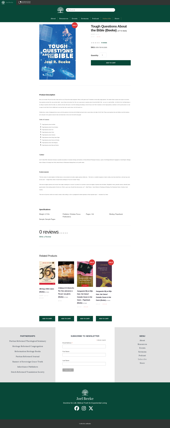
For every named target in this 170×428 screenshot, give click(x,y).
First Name (65, 351)
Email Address (67, 343)
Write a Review (45, 236)
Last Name (65, 360)
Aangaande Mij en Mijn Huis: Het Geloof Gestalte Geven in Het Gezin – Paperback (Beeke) (85, 297)
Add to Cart (111, 63)
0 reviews (104, 43)
